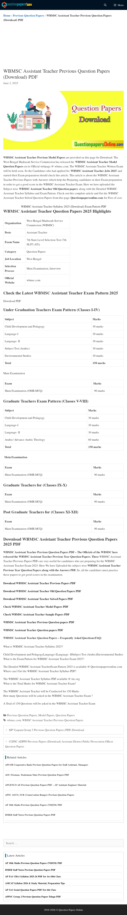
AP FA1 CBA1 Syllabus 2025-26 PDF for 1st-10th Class (33, 876)
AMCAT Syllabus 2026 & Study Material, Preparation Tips (35, 883)
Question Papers (65, 715)
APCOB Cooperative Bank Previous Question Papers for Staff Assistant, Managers (46, 764)
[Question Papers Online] (17, 5)
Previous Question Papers (28, 15)
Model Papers (46, 715)
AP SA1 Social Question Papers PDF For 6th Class (30, 890)
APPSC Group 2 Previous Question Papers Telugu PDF (33, 896)
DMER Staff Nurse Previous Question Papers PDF (30, 815)
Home (7, 15)
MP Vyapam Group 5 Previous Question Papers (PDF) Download (46, 730)
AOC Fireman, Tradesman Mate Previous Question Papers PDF (37, 775)
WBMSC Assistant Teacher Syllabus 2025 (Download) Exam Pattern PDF (63, 206)
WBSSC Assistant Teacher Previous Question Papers (52, 720)
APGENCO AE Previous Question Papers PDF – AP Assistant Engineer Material (45, 785)
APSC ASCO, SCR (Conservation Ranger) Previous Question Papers (39, 795)
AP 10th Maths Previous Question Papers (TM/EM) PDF (33, 805)
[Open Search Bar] (105, 5)
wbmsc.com (14, 720)
